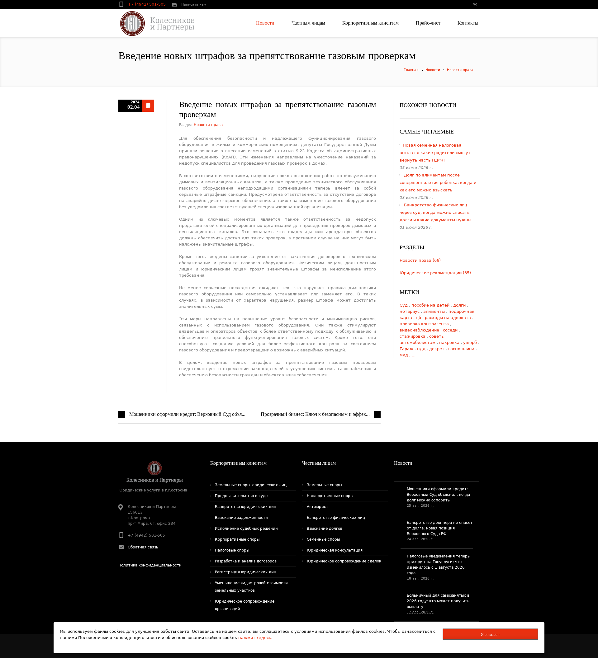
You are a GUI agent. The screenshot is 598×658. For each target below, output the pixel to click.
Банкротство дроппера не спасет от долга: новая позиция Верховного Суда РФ (439, 528)
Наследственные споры (330, 496)
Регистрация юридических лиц (245, 572)
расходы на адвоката (448, 317)
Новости (432, 70)
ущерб (470, 342)
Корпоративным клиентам (238, 463)
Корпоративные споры (237, 539)
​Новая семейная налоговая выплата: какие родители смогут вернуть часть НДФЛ (435, 152)
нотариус (410, 311)
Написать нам (193, 4)
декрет (437, 348)
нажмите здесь (254, 637)
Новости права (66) (420, 260)
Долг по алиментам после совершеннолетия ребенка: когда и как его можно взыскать (438, 182)
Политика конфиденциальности (150, 565)
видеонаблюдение (420, 330)
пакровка (450, 342)
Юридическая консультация (335, 550)
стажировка (413, 336)
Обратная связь (143, 547)
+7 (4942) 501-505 (147, 4)
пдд (422, 348)
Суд (404, 305)
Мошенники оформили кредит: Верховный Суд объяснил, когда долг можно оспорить (438, 494)
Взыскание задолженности (241, 517)
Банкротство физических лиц (336, 517)
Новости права (460, 70)
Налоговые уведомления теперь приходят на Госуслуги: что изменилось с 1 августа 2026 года (438, 564)
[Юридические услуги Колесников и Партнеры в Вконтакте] (475, 5)
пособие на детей (431, 305)
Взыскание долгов (324, 528)
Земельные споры (324, 485)
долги (460, 305)
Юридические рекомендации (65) (435, 272)
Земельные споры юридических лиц (251, 485)
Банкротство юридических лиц (245, 507)
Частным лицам (319, 463)
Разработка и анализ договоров (246, 561)
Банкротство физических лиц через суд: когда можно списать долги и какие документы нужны (435, 212)
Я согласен (490, 634)
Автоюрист (317, 507)
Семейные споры (323, 539)
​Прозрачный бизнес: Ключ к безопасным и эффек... (315, 414)
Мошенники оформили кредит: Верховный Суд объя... (187, 414)
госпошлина (462, 348)
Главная (411, 70)
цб (419, 317)
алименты (434, 311)
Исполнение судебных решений (246, 528)
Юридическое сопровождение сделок (344, 561)
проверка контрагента (425, 324)
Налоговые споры (232, 550)
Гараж (407, 348)
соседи (451, 330)
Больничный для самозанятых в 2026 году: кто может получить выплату (438, 601)
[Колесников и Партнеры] (153, 23)
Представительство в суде (241, 496)
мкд (404, 355)
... (413, 355)
